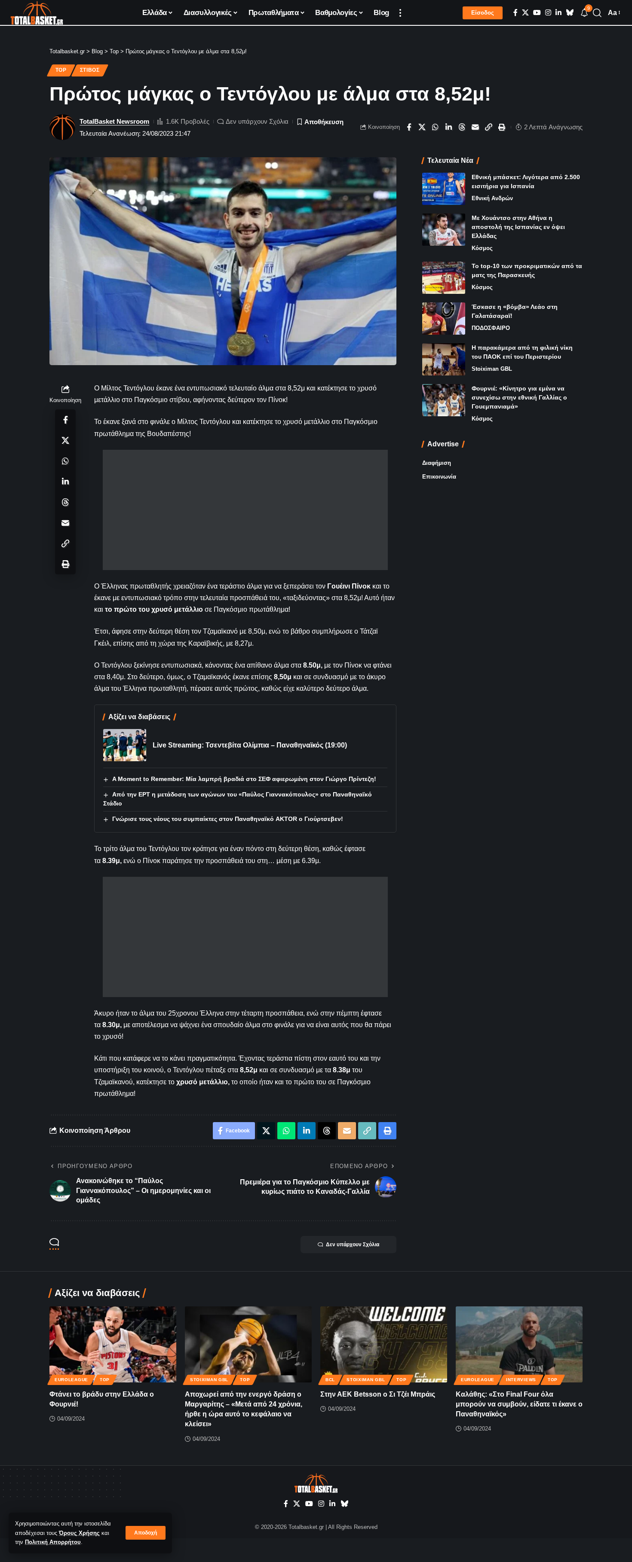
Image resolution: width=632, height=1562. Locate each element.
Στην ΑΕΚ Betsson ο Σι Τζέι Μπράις (377, 1394)
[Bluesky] (570, 12)
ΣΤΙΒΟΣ (90, 70)
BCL (330, 1379)
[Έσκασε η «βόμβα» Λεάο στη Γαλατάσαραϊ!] (443, 318)
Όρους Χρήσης (79, 1533)
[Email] (475, 127)
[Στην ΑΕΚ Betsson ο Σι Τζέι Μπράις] (383, 1344)
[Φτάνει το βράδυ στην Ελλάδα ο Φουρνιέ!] (112, 1344)
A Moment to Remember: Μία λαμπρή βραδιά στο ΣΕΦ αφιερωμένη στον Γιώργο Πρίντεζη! (244, 778)
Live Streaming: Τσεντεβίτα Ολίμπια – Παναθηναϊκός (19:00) (250, 745)
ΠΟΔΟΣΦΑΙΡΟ (491, 328)
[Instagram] (548, 12)
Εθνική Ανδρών (492, 198)
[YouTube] (537, 12)
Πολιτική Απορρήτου (53, 1542)
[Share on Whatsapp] (436, 127)
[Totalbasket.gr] (37, 13)
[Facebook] (515, 12)
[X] (525, 12)
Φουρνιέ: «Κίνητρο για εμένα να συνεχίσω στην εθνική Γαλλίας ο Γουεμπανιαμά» (519, 397)
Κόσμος (482, 248)
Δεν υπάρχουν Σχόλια (257, 121)
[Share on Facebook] (409, 127)
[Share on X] (422, 127)
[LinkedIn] (558, 12)
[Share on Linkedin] (449, 127)
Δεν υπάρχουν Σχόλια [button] (352, 1245)
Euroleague (71, 1379)
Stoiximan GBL (492, 369)
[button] (146, 1533)
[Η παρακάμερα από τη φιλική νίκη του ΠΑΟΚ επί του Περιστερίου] (443, 359)
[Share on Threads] (462, 127)
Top (61, 70)
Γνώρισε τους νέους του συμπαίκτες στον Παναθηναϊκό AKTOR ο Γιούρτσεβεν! (227, 818)
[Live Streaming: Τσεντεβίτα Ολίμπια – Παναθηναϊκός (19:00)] (124, 745)
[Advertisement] (245, 510)
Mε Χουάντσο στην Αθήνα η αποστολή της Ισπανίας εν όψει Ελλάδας (518, 226)
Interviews (521, 1379)
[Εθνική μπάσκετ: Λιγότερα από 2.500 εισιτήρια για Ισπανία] (443, 189)
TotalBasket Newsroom (114, 121)
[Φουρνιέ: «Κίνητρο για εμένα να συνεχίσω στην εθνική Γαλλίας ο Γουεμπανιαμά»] (443, 400)
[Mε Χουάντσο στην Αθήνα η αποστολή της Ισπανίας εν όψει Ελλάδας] (443, 230)
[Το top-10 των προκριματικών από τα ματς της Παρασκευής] (443, 278)
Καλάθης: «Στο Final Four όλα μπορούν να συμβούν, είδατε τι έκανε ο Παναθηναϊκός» (519, 1404)
